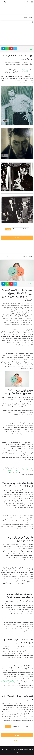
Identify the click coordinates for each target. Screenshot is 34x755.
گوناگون (30, 50)
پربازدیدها (26, 17)
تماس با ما (14, 752)
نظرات (17, 238)
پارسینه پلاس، (24, 70)
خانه (30, 17)
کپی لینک (8, 229)
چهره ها (24, 48)
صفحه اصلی (20, 752)
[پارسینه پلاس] (29, 1)
